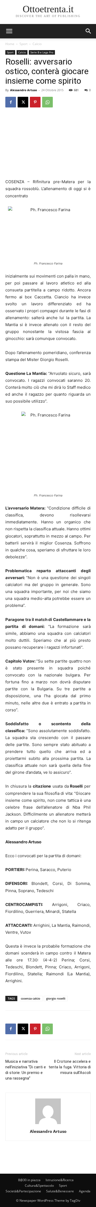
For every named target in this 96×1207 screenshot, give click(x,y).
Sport (23, 44)
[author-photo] (48, 1124)
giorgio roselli (55, 998)
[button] (88, 31)
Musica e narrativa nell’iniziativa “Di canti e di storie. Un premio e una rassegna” (25, 1070)
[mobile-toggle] (9, 31)
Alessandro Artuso (23, 90)
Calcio (37, 44)
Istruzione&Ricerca (60, 1180)
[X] (23, 102)
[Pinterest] (35, 102)
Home (9, 44)
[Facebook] (10, 102)
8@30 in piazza (29, 1180)
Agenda (84, 1191)
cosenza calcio (30, 998)
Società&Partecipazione (23, 1191)
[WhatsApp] (47, 102)
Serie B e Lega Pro (41, 52)
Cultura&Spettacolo (39, 1185)
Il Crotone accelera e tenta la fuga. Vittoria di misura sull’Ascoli (70, 1067)
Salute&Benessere (60, 1191)
